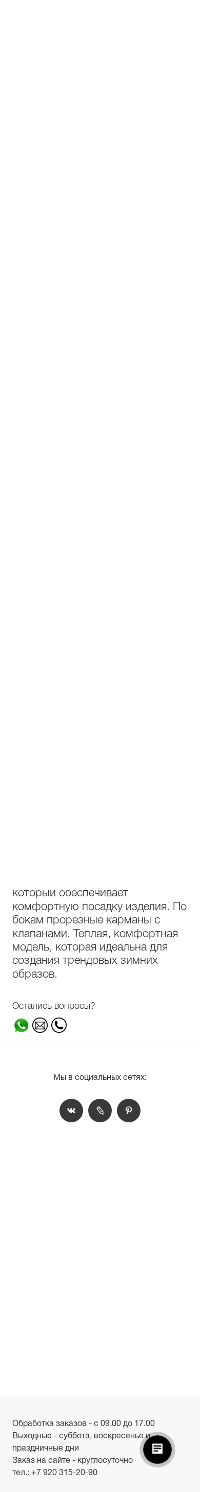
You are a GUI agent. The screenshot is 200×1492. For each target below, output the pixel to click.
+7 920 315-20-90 (64, 1472)
